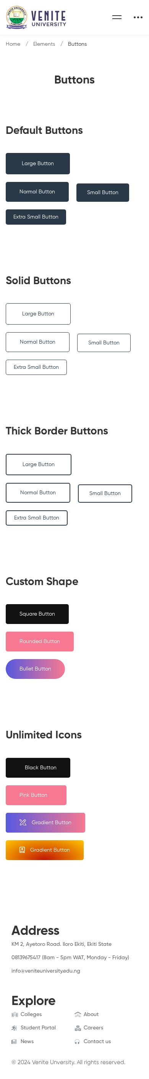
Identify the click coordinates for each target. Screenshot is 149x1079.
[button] (38, 163)
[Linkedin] (47, 979)
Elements (44, 44)
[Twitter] (23, 979)
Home (13, 44)
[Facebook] (11, 979)
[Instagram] (35, 979)
